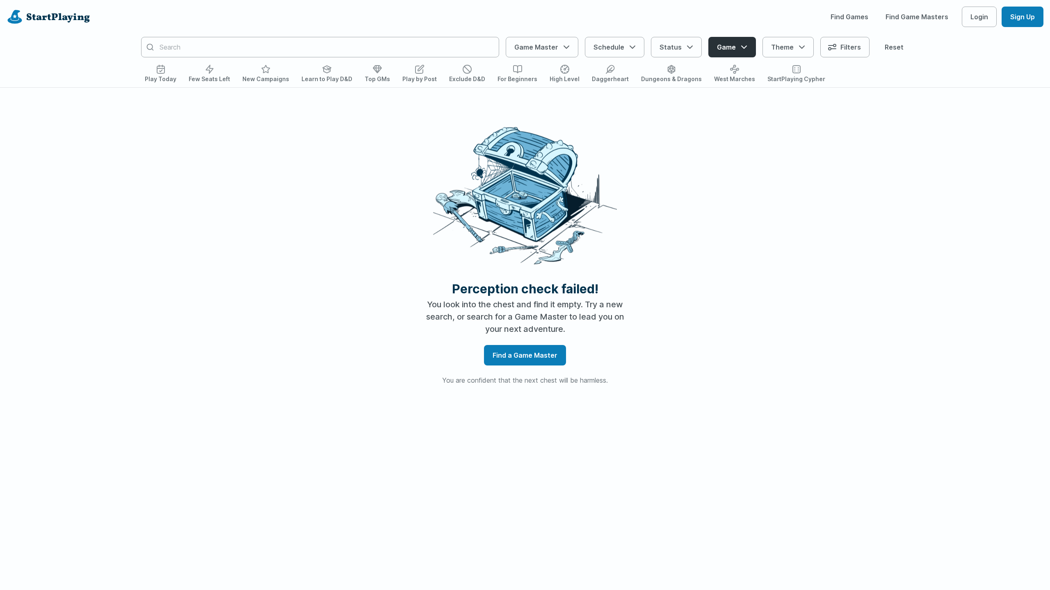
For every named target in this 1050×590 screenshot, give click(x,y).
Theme (782, 47)
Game (726, 47)
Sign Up (1022, 17)
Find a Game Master (525, 355)
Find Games (849, 17)
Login (979, 17)
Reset (894, 47)
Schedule (608, 47)
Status (671, 47)
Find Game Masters (917, 17)
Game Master (536, 47)
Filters (850, 47)
